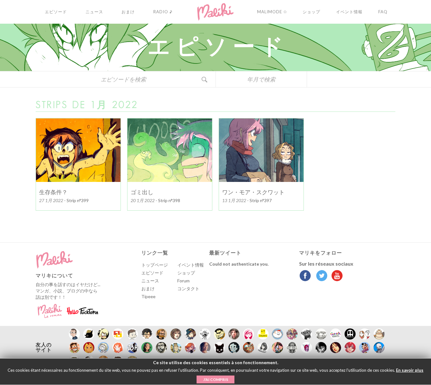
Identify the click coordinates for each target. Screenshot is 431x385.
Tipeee (148, 296)
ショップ (186, 272)
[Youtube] (335, 276)
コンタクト (188, 288)
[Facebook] (305, 276)
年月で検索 (261, 79)
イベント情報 (190, 265)
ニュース (150, 280)
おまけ (148, 288)
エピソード (152, 272)
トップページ (154, 265)
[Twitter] (320, 276)
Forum (183, 280)
